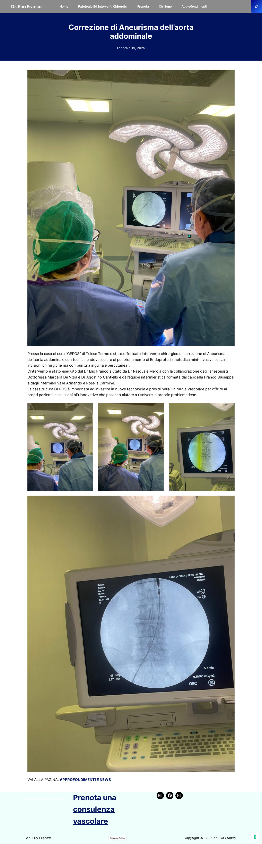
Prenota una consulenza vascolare (94, 809)
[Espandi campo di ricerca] (256, 6)
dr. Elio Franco (26, 6)
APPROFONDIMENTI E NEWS (85, 779)
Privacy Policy (117, 838)
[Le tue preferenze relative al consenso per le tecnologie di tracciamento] (255, 837)
